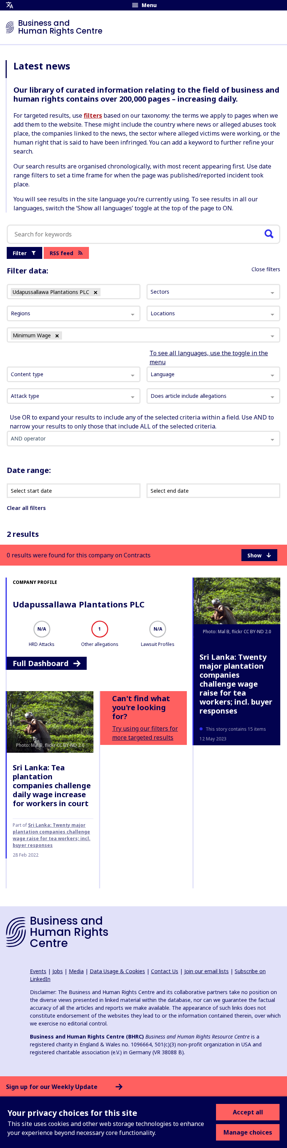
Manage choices (247, 1132)
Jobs (57, 971)
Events (38, 971)
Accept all (248, 1112)
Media (76, 971)
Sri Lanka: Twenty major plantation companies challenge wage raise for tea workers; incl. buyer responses (236, 684)
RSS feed (61, 253)
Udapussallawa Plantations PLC (79, 604)
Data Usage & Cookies (117, 971)
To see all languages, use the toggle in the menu (208, 357)
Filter (20, 253)
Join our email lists (206, 971)
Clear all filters (26, 507)
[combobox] (74, 374)
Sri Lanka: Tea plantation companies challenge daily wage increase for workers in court (52, 785)
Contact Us (164, 971)
